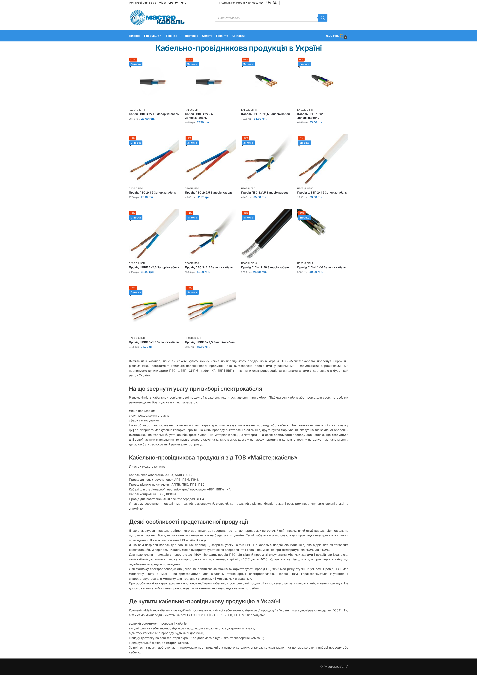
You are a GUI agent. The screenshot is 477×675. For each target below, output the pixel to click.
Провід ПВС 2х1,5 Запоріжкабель (152, 192)
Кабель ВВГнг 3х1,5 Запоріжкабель (266, 114)
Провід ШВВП (305, 188)
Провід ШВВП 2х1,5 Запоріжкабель (322, 192)
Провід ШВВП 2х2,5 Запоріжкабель (154, 267)
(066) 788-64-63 (146, 2)
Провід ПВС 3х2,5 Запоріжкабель (209, 267)
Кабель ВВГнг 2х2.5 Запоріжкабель (199, 115)
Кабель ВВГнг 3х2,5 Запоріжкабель (311, 115)
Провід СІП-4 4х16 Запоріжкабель (321, 267)
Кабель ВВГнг (137, 110)
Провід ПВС (136, 188)
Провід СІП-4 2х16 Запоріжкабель (265, 267)
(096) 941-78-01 (177, 2)
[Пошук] (322, 18)
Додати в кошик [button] (154, 126)
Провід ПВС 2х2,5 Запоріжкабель (209, 192)
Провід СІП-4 (249, 263)
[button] (337, 35)
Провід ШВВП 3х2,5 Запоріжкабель (210, 342)
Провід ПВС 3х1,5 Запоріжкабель (264, 192)
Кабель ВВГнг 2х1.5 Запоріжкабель (154, 114)
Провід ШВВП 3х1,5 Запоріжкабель (154, 342)
